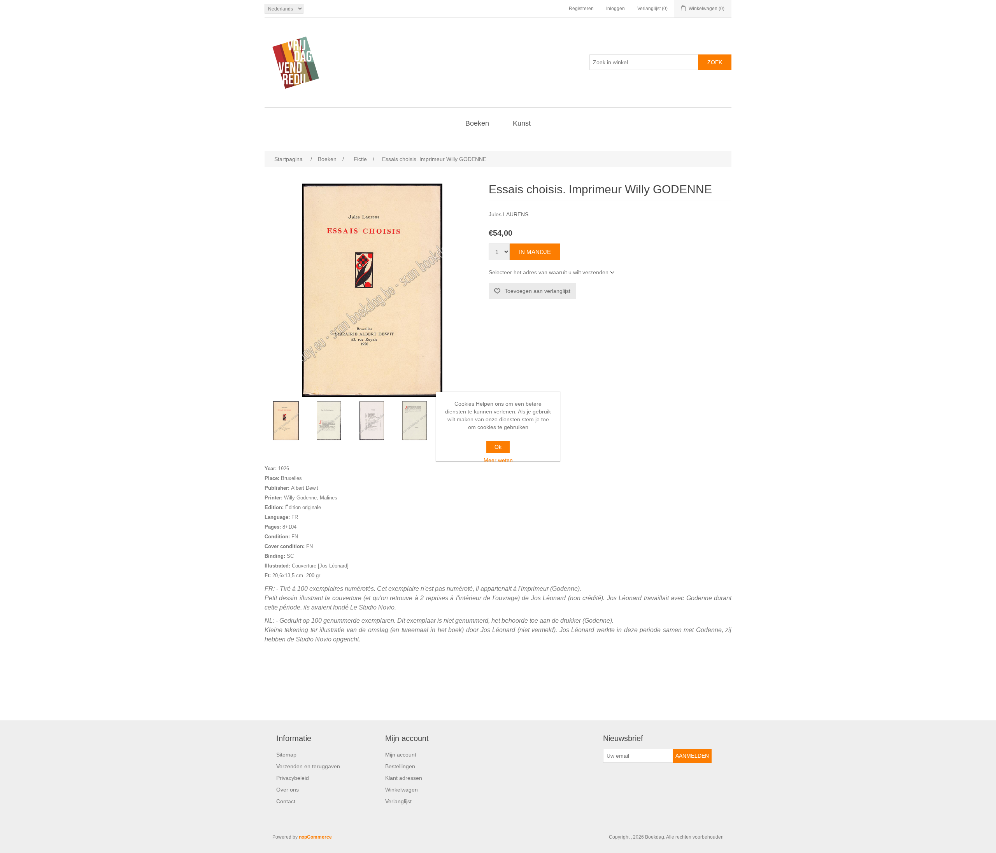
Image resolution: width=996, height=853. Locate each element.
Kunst (522, 123)
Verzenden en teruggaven (308, 766)
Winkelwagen (401, 789)
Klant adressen (403, 778)
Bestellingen (400, 766)
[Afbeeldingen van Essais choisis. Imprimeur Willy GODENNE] (286, 420)
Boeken (477, 123)
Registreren (581, 8)
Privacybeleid (292, 778)
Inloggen (615, 8)
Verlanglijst (398, 801)
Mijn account (400, 754)
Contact (285, 801)
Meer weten (498, 460)
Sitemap (286, 754)
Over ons (287, 789)
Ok (498, 447)
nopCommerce (315, 837)
